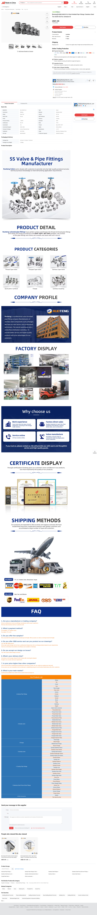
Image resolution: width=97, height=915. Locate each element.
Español (21, 906)
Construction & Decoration (9, 9)
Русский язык (36, 906)
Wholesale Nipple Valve (14, 898)
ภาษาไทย (70, 906)
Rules (95, 6)
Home (2, 9)
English (17, 906)
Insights (81, 905)
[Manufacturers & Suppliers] (8, 2)
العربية (55, 906)
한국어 (59, 906)
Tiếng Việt (79, 906)
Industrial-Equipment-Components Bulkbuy (31, 898)
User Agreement (56, 909)
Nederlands (51, 906)
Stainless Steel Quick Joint (6, 874)
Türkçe (74, 906)
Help (72, 6)
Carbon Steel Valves (76, 874)
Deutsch (46, 906)
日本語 (63, 906)
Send (11, 828)
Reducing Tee (21, 888)
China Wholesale (43, 905)
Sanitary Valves (51, 874)
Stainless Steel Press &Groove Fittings (80, 871)
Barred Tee (37, 888)
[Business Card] (93, 109)
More (2, 900)
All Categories (6, 6)
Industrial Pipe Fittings (5, 871)
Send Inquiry (63, 27)
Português (26, 906)
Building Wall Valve (71, 895)
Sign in (94, 3)
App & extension (79, 6)
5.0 (79, 105)
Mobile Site (77, 905)
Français (31, 906)
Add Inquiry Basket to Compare (26, 51)
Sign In (54, 97)
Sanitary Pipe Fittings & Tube (31, 871)
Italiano (42, 906)
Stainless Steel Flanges (53, 871)
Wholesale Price (50, 905)
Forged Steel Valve (5, 876)
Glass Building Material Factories (49, 895)
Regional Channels (64, 905)
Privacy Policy (68, 909)
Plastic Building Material (21, 895)
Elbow (3, 888)
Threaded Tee (30, 888)
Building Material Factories (7, 895)
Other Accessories (28, 876)
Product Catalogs (20, 868)
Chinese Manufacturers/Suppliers (33, 905)
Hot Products (16, 905)
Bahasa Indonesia (85, 906)
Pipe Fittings (18, 9)
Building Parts (62, 895)
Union (15, 888)
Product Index (71, 905)
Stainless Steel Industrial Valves (31, 874)
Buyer (65, 6)
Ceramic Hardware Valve (83, 895)
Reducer (9, 888)
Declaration (62, 909)
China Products (22, 905)
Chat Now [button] (86, 27)
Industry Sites (57, 905)
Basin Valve (4, 898)
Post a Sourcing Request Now (38, 828)
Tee (22, 9)
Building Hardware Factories (34, 895)
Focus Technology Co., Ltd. (40, 909)
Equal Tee (26, 9)
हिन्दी (66, 906)
